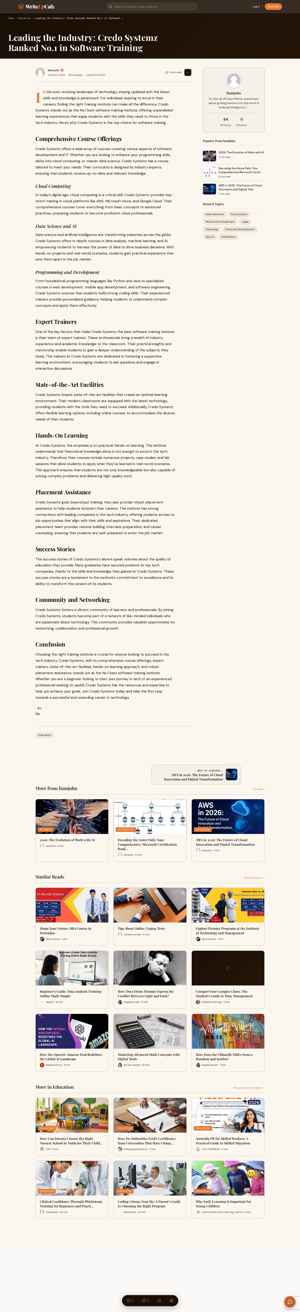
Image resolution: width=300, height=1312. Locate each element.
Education (24, 18)
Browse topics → (254, 877)
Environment (239, 214)
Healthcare (228, 236)
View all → (259, 789)
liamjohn (53, 70)
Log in (256, 6)
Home (11, 18)
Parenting (212, 229)
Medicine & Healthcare (220, 221)
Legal (245, 221)
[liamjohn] (40, 72)
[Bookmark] (159, 1300)
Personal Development (240, 229)
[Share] (171, 1300)
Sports (210, 236)
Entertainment (215, 214)
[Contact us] (289, 1301)
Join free (273, 6)
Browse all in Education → (249, 1087)
